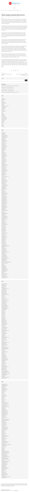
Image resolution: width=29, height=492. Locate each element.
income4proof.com (4, 147)
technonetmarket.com (4, 218)
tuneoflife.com (3, 475)
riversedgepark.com (4, 141)
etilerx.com (3, 211)
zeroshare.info (3, 315)
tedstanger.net (3, 219)
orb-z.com (3, 418)
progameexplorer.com (4, 268)
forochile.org (3, 325)
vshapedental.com (4, 248)
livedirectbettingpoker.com (5, 441)
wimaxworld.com (4, 329)
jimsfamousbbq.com (4, 283)
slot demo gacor (4, 116)
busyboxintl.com (4, 409)
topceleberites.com (4, 197)
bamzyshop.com (4, 241)
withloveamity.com (4, 160)
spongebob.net (4, 408)
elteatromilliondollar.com (5, 412)
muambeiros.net (4, 334)
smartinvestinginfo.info (5, 216)
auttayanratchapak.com (5, 410)
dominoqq (3, 122)
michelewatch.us (4, 291)
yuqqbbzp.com (4, 183)
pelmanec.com (4, 387)
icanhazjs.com (3, 361)
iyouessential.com (4, 159)
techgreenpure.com (4, 169)
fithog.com (3, 341)
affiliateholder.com (4, 477)
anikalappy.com (4, 208)
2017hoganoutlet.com (4, 386)
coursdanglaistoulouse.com (5, 288)
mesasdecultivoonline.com (5, 420)
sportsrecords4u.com (4, 196)
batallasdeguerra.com (4, 321)
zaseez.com (3, 142)
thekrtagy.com (3, 253)
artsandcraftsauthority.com (5, 276)
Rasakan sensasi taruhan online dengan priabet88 (6, 75)
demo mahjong (4, 119)
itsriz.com (3, 400)
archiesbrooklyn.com (4, 333)
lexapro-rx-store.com (4, 370)
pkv (2, 123)
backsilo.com (3, 449)
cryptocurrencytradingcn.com (5, 459)
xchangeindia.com (4, 254)
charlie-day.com (4, 440)
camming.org (3, 138)
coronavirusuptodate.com (5, 185)
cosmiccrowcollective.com (5, 404)
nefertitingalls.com (4, 145)
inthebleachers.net (4, 369)
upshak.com (3, 448)
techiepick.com (4, 240)
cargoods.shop (4, 401)
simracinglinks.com (4, 302)
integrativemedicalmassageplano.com (7, 444)
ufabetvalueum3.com (4, 200)
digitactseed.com (4, 174)
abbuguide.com (4, 163)
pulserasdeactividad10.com (5, 366)
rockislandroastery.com (5, 269)
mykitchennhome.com (4, 356)
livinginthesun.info (4, 399)
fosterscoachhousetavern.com (6, 419)
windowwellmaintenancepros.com (6, 476)
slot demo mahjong (4, 117)
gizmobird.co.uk (4, 286)
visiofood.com (3, 234)
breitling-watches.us (4, 293)
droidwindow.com (4, 235)
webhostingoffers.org (4, 165)
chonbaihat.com (4, 336)
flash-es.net (3, 447)
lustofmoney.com (4, 472)
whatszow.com (4, 166)
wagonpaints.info (4, 222)
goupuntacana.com (4, 140)
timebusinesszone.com (5, 473)
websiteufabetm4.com (5, 206)
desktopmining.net (4, 368)
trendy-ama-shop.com (5, 232)
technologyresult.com (4, 164)
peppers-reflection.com (5, 474)
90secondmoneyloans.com (5, 176)
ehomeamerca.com (4, 167)
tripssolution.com (4, 179)
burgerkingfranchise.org (5, 413)
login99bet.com (4, 134)
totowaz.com (3, 460)
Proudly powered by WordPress (5, 490)
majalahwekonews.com (5, 385)
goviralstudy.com (4, 363)
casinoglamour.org (4, 375)
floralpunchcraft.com (4, 436)
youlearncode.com (4, 161)
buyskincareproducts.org (5, 371)
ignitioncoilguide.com (4, 273)
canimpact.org (3, 362)
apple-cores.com (4, 365)
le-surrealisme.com (4, 304)
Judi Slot (2, 13)
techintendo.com (4, 168)
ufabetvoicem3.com (4, 203)
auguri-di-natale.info (4, 290)
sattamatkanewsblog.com (5, 458)
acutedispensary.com (4, 457)
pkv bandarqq (3, 102)
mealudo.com (3, 439)
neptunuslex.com (4, 289)
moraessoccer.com (4, 324)
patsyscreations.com (4, 146)
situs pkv (3, 98)
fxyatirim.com (3, 162)
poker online (4, 485)
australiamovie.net (4, 285)
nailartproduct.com (4, 173)
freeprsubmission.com (5, 236)
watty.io (3, 398)
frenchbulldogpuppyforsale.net (6, 372)
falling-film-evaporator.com (5, 453)
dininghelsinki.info (4, 209)
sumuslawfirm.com (4, 454)
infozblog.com (3, 335)
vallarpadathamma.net (4, 414)
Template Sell (16, 490)
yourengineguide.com (4, 250)
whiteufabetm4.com (4, 207)
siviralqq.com (3, 450)
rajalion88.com (3, 139)
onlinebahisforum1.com (5, 136)
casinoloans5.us (4, 353)
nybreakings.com (4, 251)
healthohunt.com (4, 214)
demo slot (3, 121)
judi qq (2, 101)
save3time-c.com (4, 297)
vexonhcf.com (3, 298)
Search (3, 78)
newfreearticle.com (4, 423)
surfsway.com (3, 172)
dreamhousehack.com (4, 256)
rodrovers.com (4, 178)
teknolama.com (4, 416)
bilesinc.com (3, 316)
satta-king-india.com (4, 180)
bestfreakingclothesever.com (5, 452)
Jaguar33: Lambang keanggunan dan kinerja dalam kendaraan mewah (22, 75)
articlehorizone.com (4, 182)
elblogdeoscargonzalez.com (5, 337)
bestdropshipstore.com (5, 170)
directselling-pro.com (4, 270)
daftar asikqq (3, 114)
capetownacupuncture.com (5, 402)
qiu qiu (2, 125)
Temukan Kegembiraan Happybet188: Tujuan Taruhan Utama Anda (10, 92)
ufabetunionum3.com (4, 199)
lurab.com (3, 272)
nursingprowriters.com (4, 455)
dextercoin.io (3, 376)
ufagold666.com (4, 237)
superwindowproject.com (5, 359)
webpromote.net (4, 338)
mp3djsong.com (4, 287)
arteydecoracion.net (4, 340)
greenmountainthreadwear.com (6, 456)
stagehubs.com (4, 132)
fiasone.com (3, 437)
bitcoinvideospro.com (4, 403)
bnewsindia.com (4, 239)
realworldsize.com (4, 415)
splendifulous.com (4, 195)
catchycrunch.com (4, 143)
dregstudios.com (4, 322)
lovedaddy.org (3, 443)
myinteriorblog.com (4, 238)
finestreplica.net (4, 212)
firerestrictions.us (4, 332)
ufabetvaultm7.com (4, 201)
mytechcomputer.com (4, 274)
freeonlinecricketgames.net (5, 330)
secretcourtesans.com (5, 135)
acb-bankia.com (4, 446)
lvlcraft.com (3, 175)
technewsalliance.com (4, 217)
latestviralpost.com (4, 422)
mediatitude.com (4, 300)
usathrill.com (3, 247)
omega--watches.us (4, 292)
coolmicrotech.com (4, 255)
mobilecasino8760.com (5, 351)
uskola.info (3, 221)
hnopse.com (3, 470)
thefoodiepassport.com (5, 358)
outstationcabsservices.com (5, 252)
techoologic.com (4, 244)
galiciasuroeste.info (4, 320)
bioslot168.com (4, 275)
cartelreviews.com (4, 171)
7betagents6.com (4, 184)
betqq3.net (3, 352)
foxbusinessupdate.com (5, 442)
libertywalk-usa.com (4, 284)
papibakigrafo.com (4, 360)
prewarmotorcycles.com (5, 301)
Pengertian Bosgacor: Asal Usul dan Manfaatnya (8, 90)
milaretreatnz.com (4, 317)
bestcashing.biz (4, 331)
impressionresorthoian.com (5, 451)
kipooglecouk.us (4, 355)
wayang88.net (3, 205)
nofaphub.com (3, 144)
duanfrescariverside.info (5, 210)
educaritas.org (3, 148)
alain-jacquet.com (4, 405)
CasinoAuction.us (4, 354)
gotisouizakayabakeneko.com (5, 406)
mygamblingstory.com (4, 384)
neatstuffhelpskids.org (4, 323)
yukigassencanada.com (5, 181)
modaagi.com (3, 318)
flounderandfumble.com (5, 213)
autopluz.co (3, 296)
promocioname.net (4, 328)
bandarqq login (8, 485)
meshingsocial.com (4, 433)
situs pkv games (4, 99)
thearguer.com (3, 434)
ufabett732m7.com (4, 233)
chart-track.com (4, 326)
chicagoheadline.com (4, 137)
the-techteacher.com (4, 257)
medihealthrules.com (4, 246)
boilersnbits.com (4, 421)
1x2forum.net (3, 133)
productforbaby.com (4, 417)
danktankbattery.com (4, 438)
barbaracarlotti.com (4, 367)
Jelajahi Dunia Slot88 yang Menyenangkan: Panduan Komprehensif (10, 85)
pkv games (3, 115)
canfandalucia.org (4, 249)
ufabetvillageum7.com (4, 202)
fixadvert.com (3, 295)
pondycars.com (4, 242)
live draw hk (3, 120)
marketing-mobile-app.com (5, 435)
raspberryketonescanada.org (5, 245)
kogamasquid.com (4, 373)
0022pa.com (3, 314)
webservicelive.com (4, 277)
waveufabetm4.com (4, 204)
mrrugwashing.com (4, 445)
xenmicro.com (3, 177)
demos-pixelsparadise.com (5, 299)
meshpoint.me (3, 407)
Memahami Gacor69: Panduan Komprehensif (7, 87)
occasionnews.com (4, 471)
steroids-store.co (4, 339)
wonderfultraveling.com (5, 327)
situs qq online (12, 485)
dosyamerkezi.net (4, 303)
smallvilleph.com (4, 319)
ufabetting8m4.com (4, 198)
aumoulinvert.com (4, 357)
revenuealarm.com (4, 271)
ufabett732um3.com (4, 220)
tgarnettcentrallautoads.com (5, 294)
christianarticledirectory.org (5, 377)
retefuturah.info (4, 215)
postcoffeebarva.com (4, 411)
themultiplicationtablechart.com (6, 374)
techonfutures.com (4, 243)
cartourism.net (3, 364)
